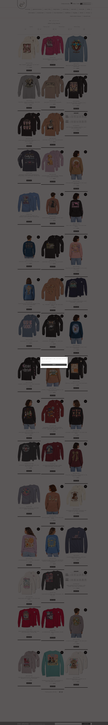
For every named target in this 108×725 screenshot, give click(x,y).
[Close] (67, 358)
